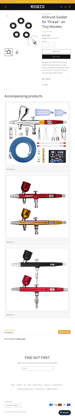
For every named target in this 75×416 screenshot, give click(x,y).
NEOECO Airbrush (12, 411)
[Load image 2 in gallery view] (17, 52)
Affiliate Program (38, 385)
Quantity (44, 41)
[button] (5, 7)
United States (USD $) (12, 405)
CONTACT (19, 385)
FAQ (25, 385)
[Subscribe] (52, 368)
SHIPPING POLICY (57, 385)
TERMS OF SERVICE (52, 389)
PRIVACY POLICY (40, 389)
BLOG (29, 385)
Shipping (44, 38)
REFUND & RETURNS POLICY (25, 389)
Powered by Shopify (21, 411)
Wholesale (47, 385)
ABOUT (13, 385)
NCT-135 (9, 242)
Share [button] (46, 84)
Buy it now (56, 57)
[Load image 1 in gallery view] (8, 52)
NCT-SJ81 (10, 169)
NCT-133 (9, 315)
